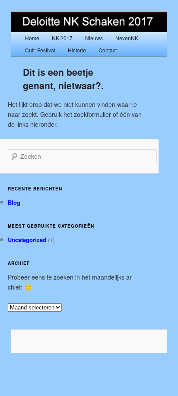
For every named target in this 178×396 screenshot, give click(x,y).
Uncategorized (27, 239)
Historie (77, 50)
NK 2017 (62, 38)
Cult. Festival (40, 50)
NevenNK (126, 38)
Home (32, 38)
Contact (108, 50)
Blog (14, 202)
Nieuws (94, 38)
